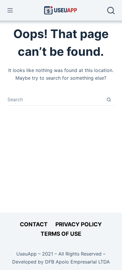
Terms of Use (61, 234)
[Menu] (10, 10)
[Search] (111, 10)
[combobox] (55, 99)
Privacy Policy (78, 224)
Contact (34, 224)
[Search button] (109, 99)
